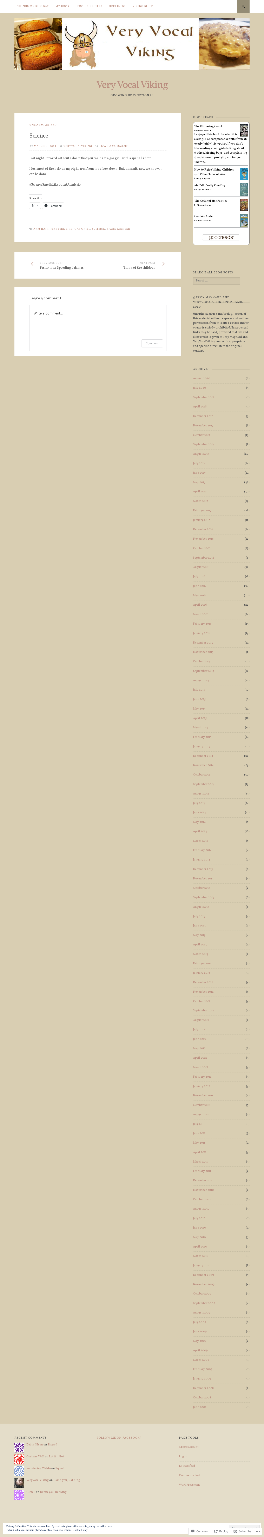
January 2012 (201, 1086)
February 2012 (202, 1077)
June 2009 (200, 1331)
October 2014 (201, 775)
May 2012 (199, 1048)
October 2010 (202, 1200)
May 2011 (199, 1143)
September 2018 (203, 397)
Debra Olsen (34, 1445)
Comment (152, 343)
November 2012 (203, 992)
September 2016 (203, 558)
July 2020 (199, 388)
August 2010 (201, 1209)
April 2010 (200, 1247)
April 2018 (200, 407)
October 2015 (201, 662)
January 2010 (201, 1265)
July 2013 (199, 916)
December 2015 (203, 643)
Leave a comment (113, 146)
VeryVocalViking (77, 146)
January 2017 (201, 520)
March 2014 (200, 841)
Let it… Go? (57, 1457)
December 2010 (203, 1181)
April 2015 (200, 718)
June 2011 (199, 1133)
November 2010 (203, 1190)
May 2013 (199, 935)
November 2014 (203, 765)
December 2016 (203, 529)
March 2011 (200, 1162)
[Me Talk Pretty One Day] (244, 195)
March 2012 (200, 1067)
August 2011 (201, 1115)
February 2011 (202, 1171)
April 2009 (200, 1350)
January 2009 (202, 1379)
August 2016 (201, 567)
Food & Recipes (89, 6)
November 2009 (203, 1284)
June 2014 (199, 812)
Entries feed (187, 1466)
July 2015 (199, 690)
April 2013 (200, 945)
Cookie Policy (80, 1530)
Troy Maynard (203, 178)
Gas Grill (82, 229)
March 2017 (200, 501)
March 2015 (200, 728)
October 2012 (201, 1001)
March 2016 (200, 614)
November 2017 (203, 426)
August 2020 (201, 378)
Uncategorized (43, 125)
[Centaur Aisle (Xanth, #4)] (244, 226)
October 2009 (202, 1294)
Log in (183, 1456)
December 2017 (203, 416)
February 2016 (202, 624)
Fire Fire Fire (62, 229)
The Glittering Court (208, 126)
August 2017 (201, 454)
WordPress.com (189, 1485)
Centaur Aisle (203, 216)
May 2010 (199, 1237)
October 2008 (202, 1398)
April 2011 (199, 1152)
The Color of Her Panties (210, 201)
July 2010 (199, 1218)
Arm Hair (41, 229)
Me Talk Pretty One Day (209, 185)
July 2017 (199, 463)
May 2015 (199, 709)
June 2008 (199, 1407)
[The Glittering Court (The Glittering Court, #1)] (244, 136)
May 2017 (199, 482)
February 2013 (202, 964)
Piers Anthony (204, 205)
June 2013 (199, 926)
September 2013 (203, 897)
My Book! (63, 6)
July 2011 (199, 1124)
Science (98, 229)
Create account (188, 1447)
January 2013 (201, 973)
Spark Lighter (118, 229)
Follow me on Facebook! (119, 1438)
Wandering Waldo (38, 1468)
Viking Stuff (142, 6)
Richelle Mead (204, 130)
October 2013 (201, 888)
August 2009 (201, 1313)
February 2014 (202, 850)
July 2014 (199, 803)
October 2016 (201, 548)
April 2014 (200, 831)
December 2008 (203, 1388)
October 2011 (201, 1105)
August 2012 (201, 1020)
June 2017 (199, 473)
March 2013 (200, 954)
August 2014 (201, 794)
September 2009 (204, 1303)
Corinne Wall (35, 1457)
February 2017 (202, 511)
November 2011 (203, 1096)
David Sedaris (204, 189)
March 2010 (201, 1256)
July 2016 (199, 577)
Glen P (30, 1492)
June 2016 (199, 586)
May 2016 (199, 596)
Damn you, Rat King (66, 1480)
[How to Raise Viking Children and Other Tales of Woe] (244, 179)
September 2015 (203, 671)
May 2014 (199, 822)
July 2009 (199, 1322)
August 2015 (201, 681)
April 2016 (200, 605)
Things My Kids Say (33, 6)
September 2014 (203, 784)
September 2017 (203, 444)
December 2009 (203, 1275)
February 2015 (202, 737)
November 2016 (203, 539)
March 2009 (201, 1360)
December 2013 (203, 869)
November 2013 (203, 879)
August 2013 (201, 907)
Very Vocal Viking (132, 85)
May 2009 (199, 1341)
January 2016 (201, 633)
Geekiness (117, 6)
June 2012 (199, 1039)
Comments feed (189, 1475)
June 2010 (199, 1228)
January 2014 (201, 860)
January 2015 (201, 746)
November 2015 (203, 652)
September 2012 (203, 1011)
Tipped (52, 1445)
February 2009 (202, 1369)
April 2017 (200, 492)
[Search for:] (216, 281)
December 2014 (203, 756)
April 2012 (200, 1058)
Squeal (59, 1468)
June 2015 (199, 699)
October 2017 (201, 435)
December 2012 (203, 982)
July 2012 (199, 1030)
